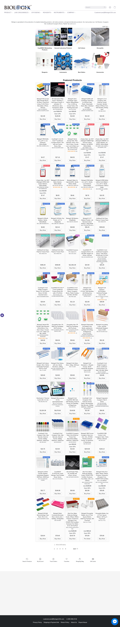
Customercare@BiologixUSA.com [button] (105, 12)
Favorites (66, 561)
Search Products (27, 561)
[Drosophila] (100, 37)
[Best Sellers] (82, 61)
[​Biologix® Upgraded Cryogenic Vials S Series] (102, 389)
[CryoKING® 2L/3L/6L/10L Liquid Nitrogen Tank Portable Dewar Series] (58, 462)
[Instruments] (63, 61)
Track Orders (53, 561)
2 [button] (57, 549)
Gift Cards (93, 561)
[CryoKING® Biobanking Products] (45, 37)
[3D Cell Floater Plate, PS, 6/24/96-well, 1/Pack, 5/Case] (72, 462)
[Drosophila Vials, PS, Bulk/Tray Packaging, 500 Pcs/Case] (58, 315)
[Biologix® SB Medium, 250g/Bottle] (72, 209)
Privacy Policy (37, 622)
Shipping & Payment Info (51, 622)
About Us (74, 622)
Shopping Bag (80, 561)
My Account (40, 561)
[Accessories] (100, 61)
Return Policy (65, 622)
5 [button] (65, 549)
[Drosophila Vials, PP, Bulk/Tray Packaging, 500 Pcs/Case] (72, 315)
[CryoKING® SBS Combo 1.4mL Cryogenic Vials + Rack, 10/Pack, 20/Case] (102, 424)
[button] (17, 7)
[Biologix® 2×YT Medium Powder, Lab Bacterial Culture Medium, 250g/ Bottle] (87, 209)
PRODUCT (8, 12)
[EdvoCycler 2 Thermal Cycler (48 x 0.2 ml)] (43, 389)
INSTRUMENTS (59, 12)
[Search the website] (104, 7)
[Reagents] (45, 61)
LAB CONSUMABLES (21, 12)
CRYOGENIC (35, 12)
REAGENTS (47, 12)
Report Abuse (83, 622)
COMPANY (71, 12)
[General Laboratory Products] (63, 37)
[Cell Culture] (82, 37)
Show (2, 315)
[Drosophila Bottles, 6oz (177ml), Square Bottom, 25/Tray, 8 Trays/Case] (102, 504)
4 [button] (62, 549)
